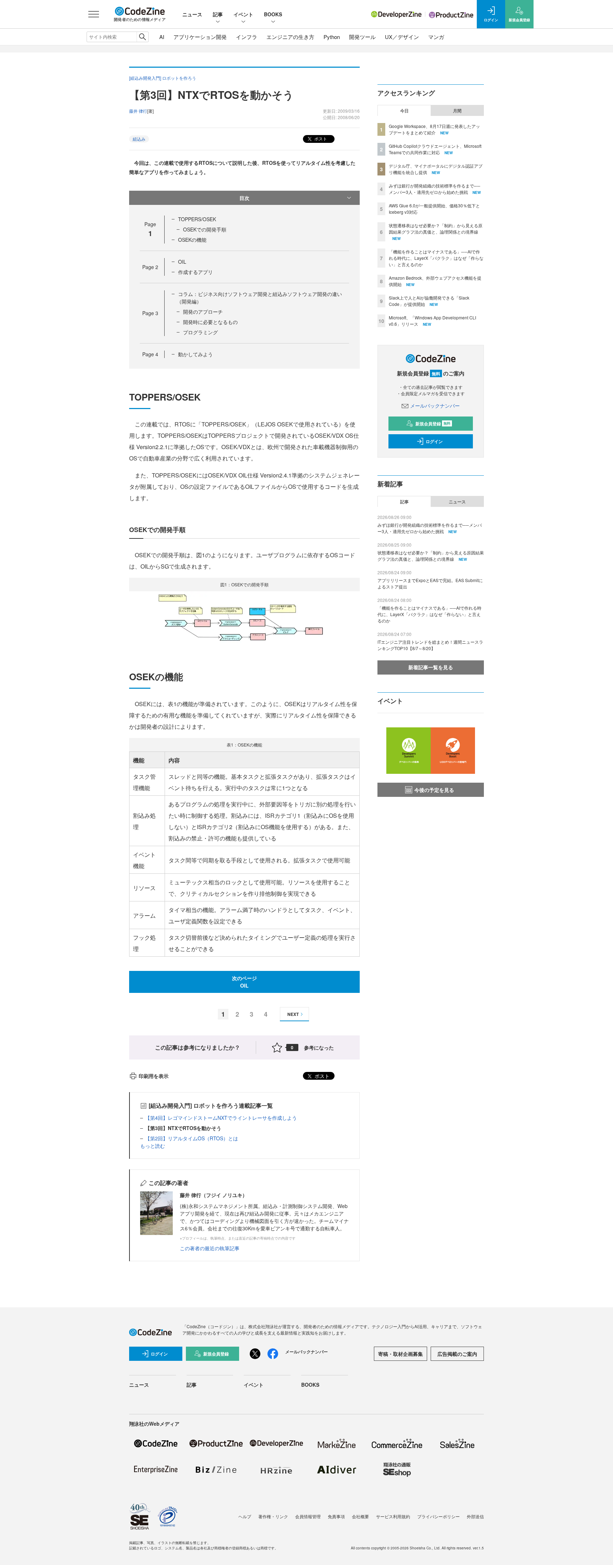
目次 (244, 197)
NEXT (293, 1014)
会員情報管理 (308, 1516)
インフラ (246, 36)
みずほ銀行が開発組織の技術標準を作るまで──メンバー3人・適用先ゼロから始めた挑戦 (434, 189)
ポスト (320, 138)
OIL (182, 261)
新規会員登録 (433, 423)
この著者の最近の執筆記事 (209, 1248)
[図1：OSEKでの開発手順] (244, 619)
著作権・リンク (273, 1516)
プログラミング (200, 332)
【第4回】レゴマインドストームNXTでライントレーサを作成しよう (221, 1117)
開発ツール (362, 36)
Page (150, 266)
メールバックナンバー (435, 405)
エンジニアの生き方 (290, 36)
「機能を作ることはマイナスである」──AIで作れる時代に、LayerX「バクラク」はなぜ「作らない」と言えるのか (436, 257)
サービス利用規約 (393, 1516)
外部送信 (475, 1516)
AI (161, 36)
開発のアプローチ (203, 311)
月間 (457, 110)
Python (332, 36)
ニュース (192, 14)
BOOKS (273, 14)
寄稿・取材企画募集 (400, 1353)
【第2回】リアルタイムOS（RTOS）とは (191, 1138)
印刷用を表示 (154, 1075)
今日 (404, 110)
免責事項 (336, 1516)
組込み (139, 139)
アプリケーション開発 (200, 36)
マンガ (436, 36)
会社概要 (360, 1516)
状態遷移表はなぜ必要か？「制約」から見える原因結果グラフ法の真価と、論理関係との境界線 (435, 228)
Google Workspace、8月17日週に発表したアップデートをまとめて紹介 (434, 129)
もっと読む (152, 1145)
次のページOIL (244, 981)
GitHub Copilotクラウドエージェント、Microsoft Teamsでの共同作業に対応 (435, 149)
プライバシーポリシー (438, 1516)
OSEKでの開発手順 (204, 229)
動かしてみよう (195, 354)
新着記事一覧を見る (430, 667)
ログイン (434, 441)
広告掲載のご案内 (457, 1353)
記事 (218, 14)
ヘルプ (244, 1516)
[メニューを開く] (93, 14)
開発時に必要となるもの (210, 321)
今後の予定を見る (434, 789)
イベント (243, 14)
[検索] (142, 37)
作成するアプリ (195, 271)
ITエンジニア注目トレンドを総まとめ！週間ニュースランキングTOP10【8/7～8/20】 (430, 645)
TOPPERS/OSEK (197, 219)
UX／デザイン (402, 36)
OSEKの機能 (192, 239)
